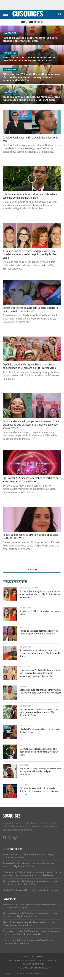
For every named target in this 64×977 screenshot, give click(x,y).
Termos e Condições (33, 964)
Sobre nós (53, 960)
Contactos (27, 957)
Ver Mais (32, 570)
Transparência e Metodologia (34, 968)
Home (40, 957)
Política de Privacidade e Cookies (26, 960)
